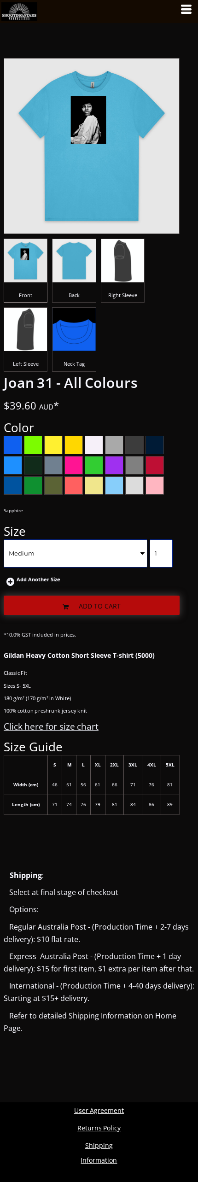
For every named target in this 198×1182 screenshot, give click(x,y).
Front (25, 295)
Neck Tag (74, 363)
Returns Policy (99, 1127)
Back (74, 295)
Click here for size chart (51, 726)
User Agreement (99, 1110)
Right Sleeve (122, 295)
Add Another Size (38, 579)
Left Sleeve (26, 363)
